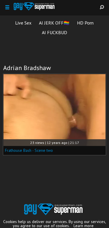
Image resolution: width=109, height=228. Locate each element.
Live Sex (23, 23)
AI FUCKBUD (54, 32)
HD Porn (85, 23)
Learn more (84, 226)
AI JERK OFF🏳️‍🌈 (54, 23)
